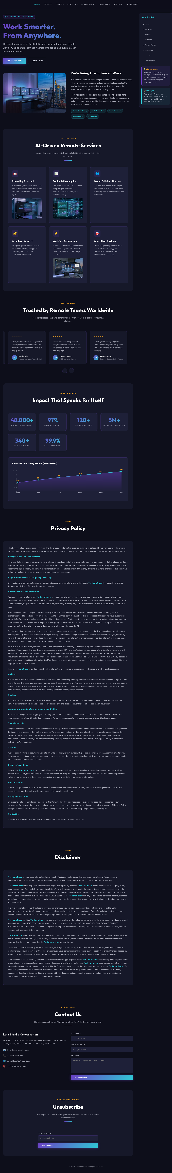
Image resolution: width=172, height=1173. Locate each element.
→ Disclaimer (148, 50)
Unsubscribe (132, 4)
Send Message (80, 1077)
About (37, 4)
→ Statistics (147, 40)
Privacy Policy (88, 4)
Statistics (72, 4)
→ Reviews (147, 34)
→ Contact (147, 55)
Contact (118, 4)
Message (75, 1055)
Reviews (60, 4)
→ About (146, 24)
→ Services (147, 29)
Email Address (78, 1044)
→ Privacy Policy (149, 45)
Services (48, 4)
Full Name (76, 1033)
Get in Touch (37, 61)
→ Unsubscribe (149, 61)
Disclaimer (105, 4)
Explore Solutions (14, 61)
